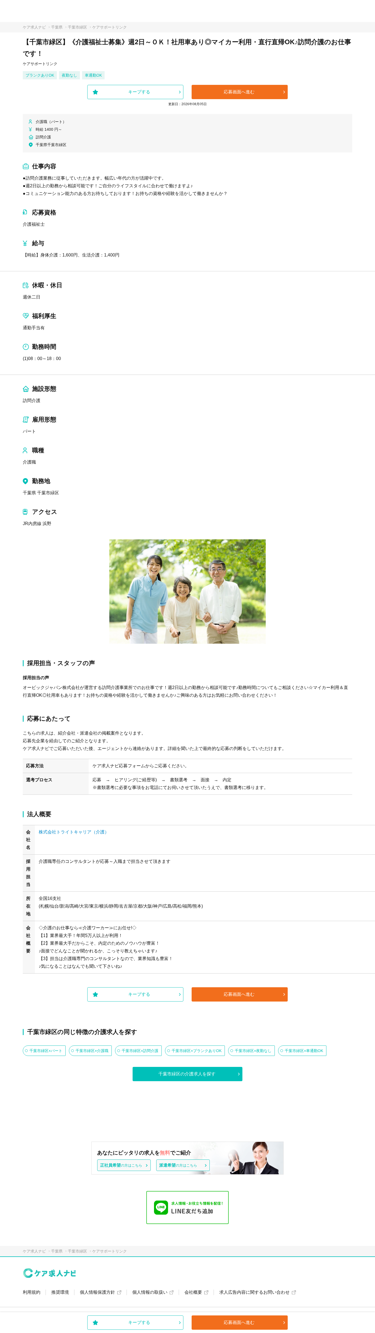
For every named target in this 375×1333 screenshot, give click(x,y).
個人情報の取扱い (149, 1292)
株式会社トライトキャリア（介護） (74, 832)
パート (29, 431)
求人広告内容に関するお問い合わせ (254, 1292)
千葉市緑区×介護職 (91, 1050)
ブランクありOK (40, 75)
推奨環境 (60, 1292)
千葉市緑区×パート (45, 1050)
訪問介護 (31, 400)
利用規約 (31, 1292)
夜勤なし (69, 75)
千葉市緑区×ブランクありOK (197, 1050)
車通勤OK (93, 75)
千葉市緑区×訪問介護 (140, 1050)
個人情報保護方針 (97, 1292)
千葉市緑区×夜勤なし (253, 1050)
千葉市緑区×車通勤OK (304, 1050)
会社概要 (193, 1292)
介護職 (29, 462)
